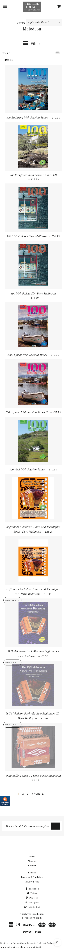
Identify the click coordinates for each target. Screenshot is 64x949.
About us (32, 861)
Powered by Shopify (32, 917)
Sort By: (21, 22)
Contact (32, 865)
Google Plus (34, 906)
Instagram (33, 902)
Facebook (33, 888)
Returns (32, 872)
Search (32, 856)
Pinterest (33, 897)
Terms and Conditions (32, 877)
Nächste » (39, 794)
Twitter (33, 893)
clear (57, 53)
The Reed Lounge (35, 913)
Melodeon (9, 60)
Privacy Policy (32, 881)
